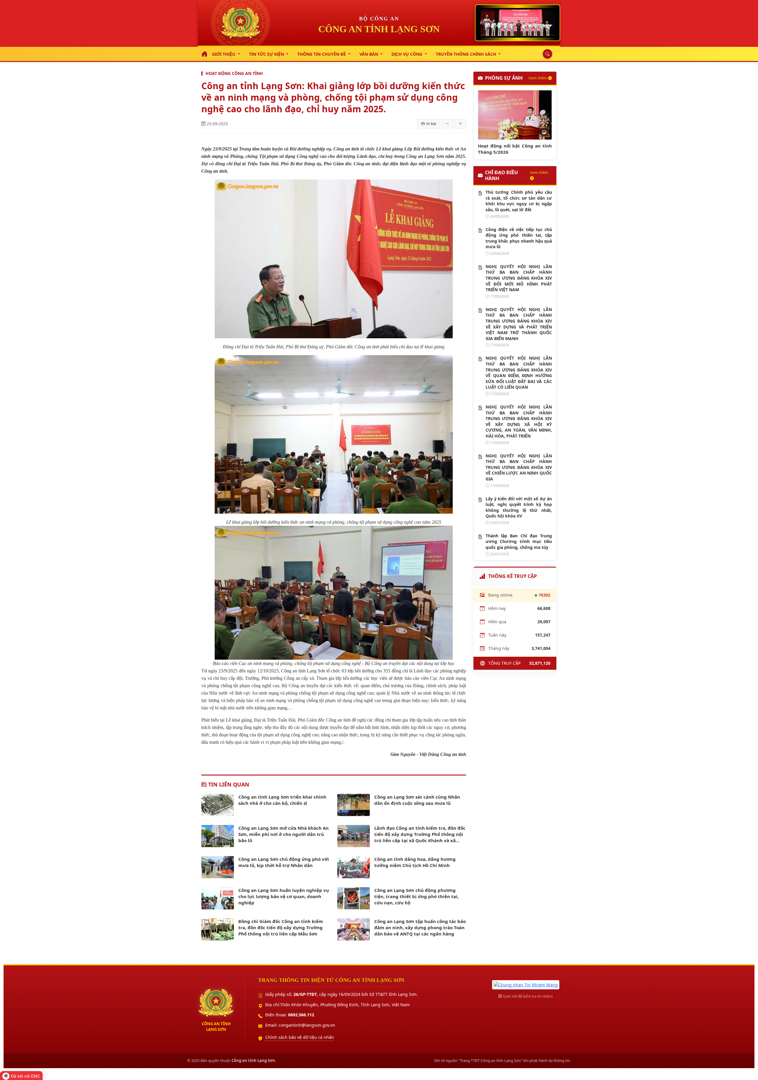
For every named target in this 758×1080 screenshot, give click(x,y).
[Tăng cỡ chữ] (460, 124)
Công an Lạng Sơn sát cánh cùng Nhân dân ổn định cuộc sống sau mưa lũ (417, 800)
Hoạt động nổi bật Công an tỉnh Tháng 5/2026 (515, 149)
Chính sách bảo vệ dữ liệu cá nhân (299, 1037)
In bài (431, 123)
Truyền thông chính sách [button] (466, 54)
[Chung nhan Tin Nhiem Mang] (525, 984)
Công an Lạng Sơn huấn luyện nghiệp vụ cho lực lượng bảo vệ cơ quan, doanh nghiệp (283, 896)
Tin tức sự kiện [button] (267, 54)
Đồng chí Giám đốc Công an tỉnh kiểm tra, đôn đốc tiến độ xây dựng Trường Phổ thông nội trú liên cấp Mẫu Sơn (280, 927)
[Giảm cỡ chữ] (447, 124)
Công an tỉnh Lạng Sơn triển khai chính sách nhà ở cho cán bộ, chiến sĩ (282, 800)
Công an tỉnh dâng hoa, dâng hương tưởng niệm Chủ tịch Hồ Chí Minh (415, 862)
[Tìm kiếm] (546, 54)
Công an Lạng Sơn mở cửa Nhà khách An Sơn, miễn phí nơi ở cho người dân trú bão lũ (283, 834)
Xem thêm (538, 78)
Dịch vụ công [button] (407, 54)
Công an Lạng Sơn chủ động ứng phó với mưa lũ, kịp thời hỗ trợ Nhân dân (283, 862)
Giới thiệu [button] (224, 54)
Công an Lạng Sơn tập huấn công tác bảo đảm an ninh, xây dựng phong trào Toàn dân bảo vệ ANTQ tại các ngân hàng (420, 927)
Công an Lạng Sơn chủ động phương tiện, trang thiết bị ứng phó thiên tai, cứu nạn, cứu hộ (416, 896)
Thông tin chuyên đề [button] (322, 54)
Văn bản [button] (369, 54)
